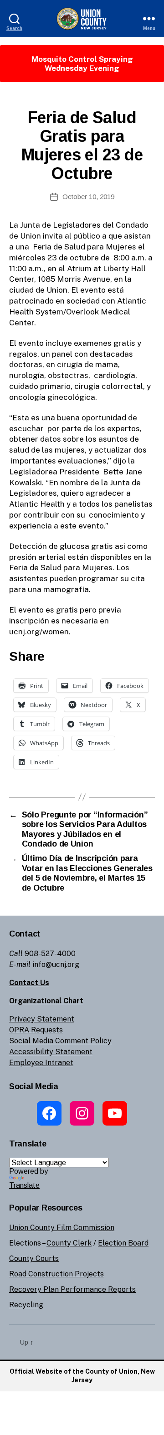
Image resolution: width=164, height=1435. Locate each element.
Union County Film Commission (61, 1227)
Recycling (26, 1304)
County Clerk (69, 1243)
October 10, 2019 (88, 196)
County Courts (34, 1258)
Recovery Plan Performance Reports (72, 1289)
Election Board (123, 1243)
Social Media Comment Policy (60, 1040)
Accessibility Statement (50, 1051)
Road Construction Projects (56, 1274)
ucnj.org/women (39, 631)
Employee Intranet (41, 1062)
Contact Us (29, 982)
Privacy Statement (41, 1019)
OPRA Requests (36, 1030)
